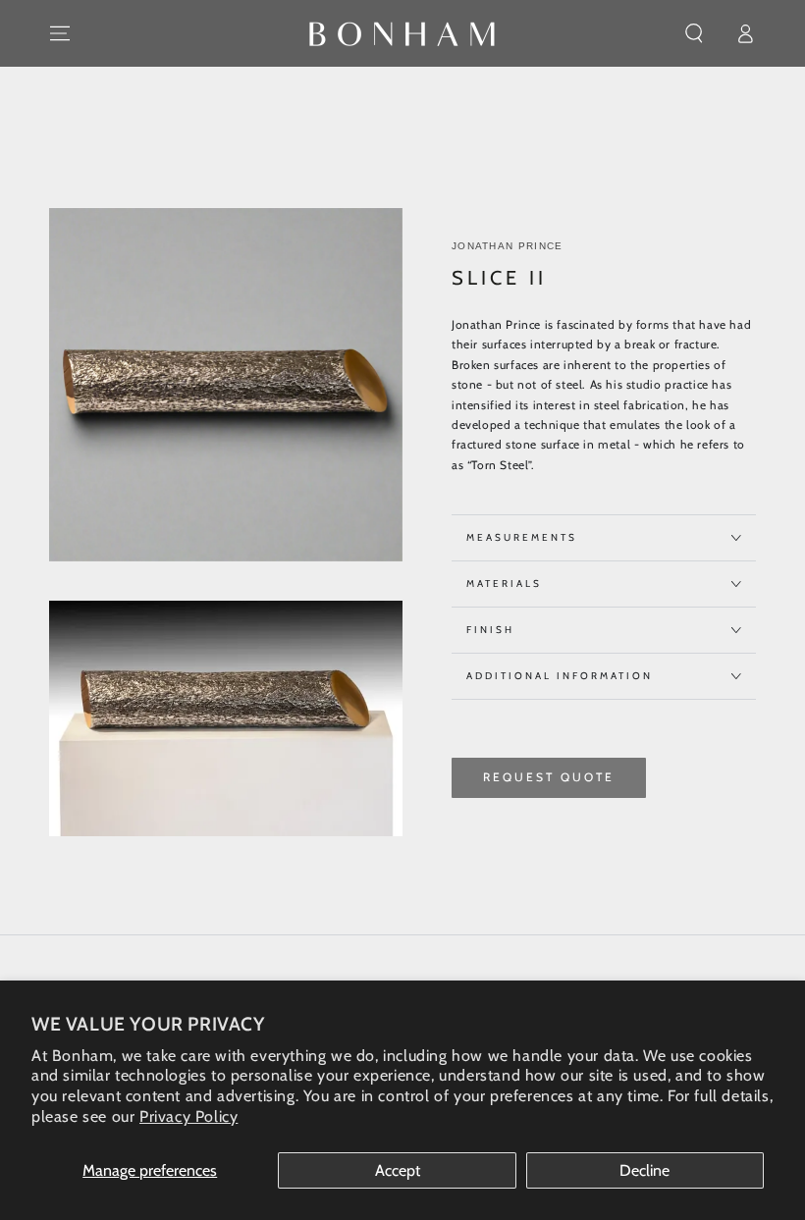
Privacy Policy (188, 1116)
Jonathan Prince (508, 245)
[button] (694, 33)
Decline (644, 1170)
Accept (397, 1170)
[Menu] (59, 33)
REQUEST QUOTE (549, 776)
